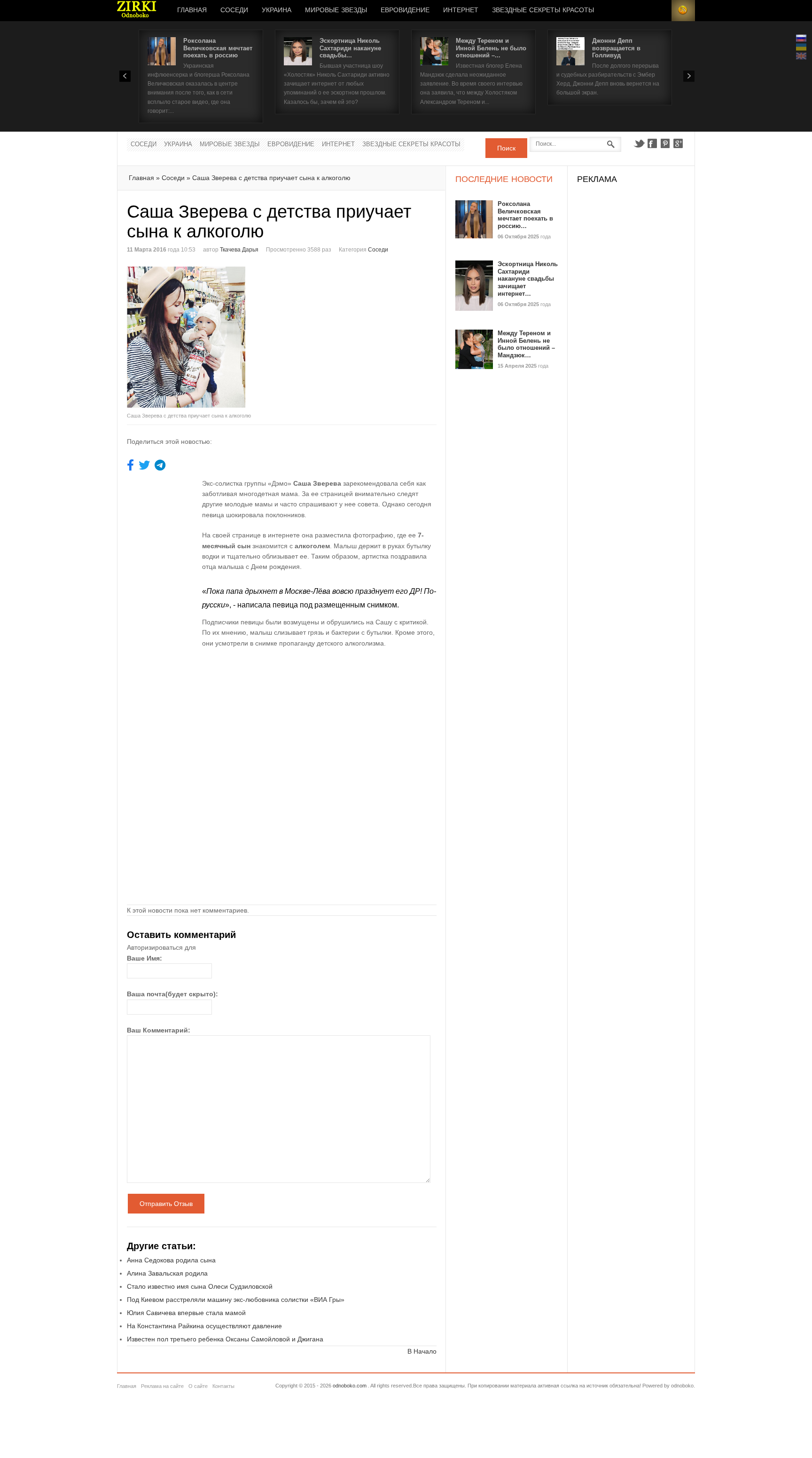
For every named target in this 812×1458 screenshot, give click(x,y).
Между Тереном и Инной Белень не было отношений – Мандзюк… (526, 344)
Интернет (460, 10)
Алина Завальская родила (167, 1273)
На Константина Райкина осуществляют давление (204, 1326)
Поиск (506, 148)
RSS (683, 10)
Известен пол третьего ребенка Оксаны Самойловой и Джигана (225, 1339)
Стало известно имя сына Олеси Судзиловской (200, 1286)
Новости (136, 10)
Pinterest (665, 143)
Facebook (652, 143)
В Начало (422, 1351)
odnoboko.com (350, 1385)
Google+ (678, 143)
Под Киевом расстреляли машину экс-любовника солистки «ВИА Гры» (235, 1299)
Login (659, 10)
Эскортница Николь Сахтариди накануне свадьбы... (350, 48)
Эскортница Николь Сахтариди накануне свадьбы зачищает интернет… (528, 278)
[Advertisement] (361, 332)
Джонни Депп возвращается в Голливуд (616, 48)
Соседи (234, 10)
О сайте (198, 1386)
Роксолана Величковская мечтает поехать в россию (217, 48)
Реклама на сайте (162, 1386)
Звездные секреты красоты (543, 10)
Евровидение (405, 10)
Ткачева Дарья (239, 249)
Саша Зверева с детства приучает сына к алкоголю (271, 177)
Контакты (223, 1386)
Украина (276, 10)
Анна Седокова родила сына (171, 1260)
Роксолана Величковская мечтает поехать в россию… (525, 214)
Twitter (639, 143)
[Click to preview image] (204, 337)
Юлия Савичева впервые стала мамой (186, 1312)
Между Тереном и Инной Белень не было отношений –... (491, 48)
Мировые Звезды (336, 10)
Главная (192, 10)
